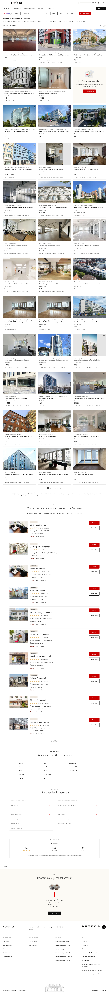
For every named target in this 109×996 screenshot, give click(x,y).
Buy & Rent (7, 8)
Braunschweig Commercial (41, 612)
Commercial (41, 8)
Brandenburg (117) (66, 21)
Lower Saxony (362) (47, 21)
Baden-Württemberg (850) (34, 21)
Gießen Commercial (38, 700)
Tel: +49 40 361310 (54, 906)
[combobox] (32, 13)
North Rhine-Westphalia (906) (18, 21)
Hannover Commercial (39, 722)
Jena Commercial (37, 568)
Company (51, 8)
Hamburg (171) (57, 21)
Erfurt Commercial (38, 525)
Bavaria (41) (82, 21)
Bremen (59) (75, 21)
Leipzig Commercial (38, 678)
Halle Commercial (37, 590)
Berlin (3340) (6, 21)
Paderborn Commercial (40, 634)
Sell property (17, 8)
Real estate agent (29, 8)
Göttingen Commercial (40, 547)
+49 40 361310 (59, 927)
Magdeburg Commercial (40, 656)
